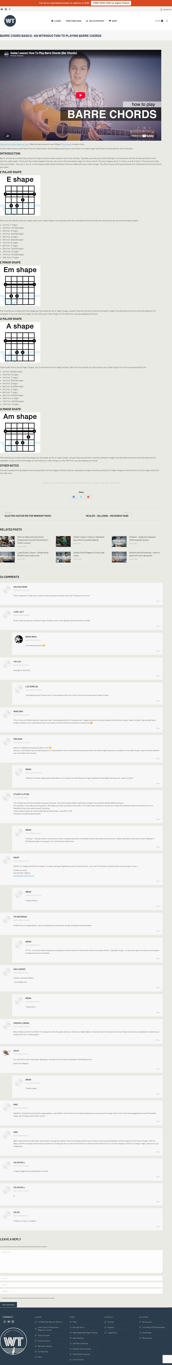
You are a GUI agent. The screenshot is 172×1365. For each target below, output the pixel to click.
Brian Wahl (31, 636)
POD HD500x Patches (81, 1354)
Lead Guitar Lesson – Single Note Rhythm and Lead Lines (33, 554)
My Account (147, 1322)
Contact (111, 1322)
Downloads (146, 1332)
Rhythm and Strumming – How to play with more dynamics (144, 554)
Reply (158, 601)
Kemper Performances (82, 1349)
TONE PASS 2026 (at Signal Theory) (111, 3)
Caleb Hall (19, 1162)
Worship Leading (45, 1346)
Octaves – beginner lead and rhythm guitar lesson (142, 538)
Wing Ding (18, 711)
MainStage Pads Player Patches (85, 1332)
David (16, 857)
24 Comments (115, 483)
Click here (66, 144)
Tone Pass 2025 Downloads (153, 1327)
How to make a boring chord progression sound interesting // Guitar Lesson (32, 540)
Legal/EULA (112, 1332)
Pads (75, 1322)
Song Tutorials (44, 1335)
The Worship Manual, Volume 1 (50, 1322)
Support (111, 1327)
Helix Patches (78, 1338)
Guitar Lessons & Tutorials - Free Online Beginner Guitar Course (70, 483)
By (96, 483)
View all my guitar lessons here (14, 144)
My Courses (147, 1338)
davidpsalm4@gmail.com (23, 875)
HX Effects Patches (80, 1343)
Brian (28, 769)
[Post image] (7, 541)
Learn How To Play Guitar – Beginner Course (48, 1328)
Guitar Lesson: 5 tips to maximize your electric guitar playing (88, 538)
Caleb (16, 1212)
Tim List (17, 661)
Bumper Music (79, 1327)
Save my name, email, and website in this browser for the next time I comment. (28, 1298)
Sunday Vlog (43, 1351)
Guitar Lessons (44, 1341)
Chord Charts (78, 1359)
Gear (40, 1357)
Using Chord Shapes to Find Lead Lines (88, 554)
